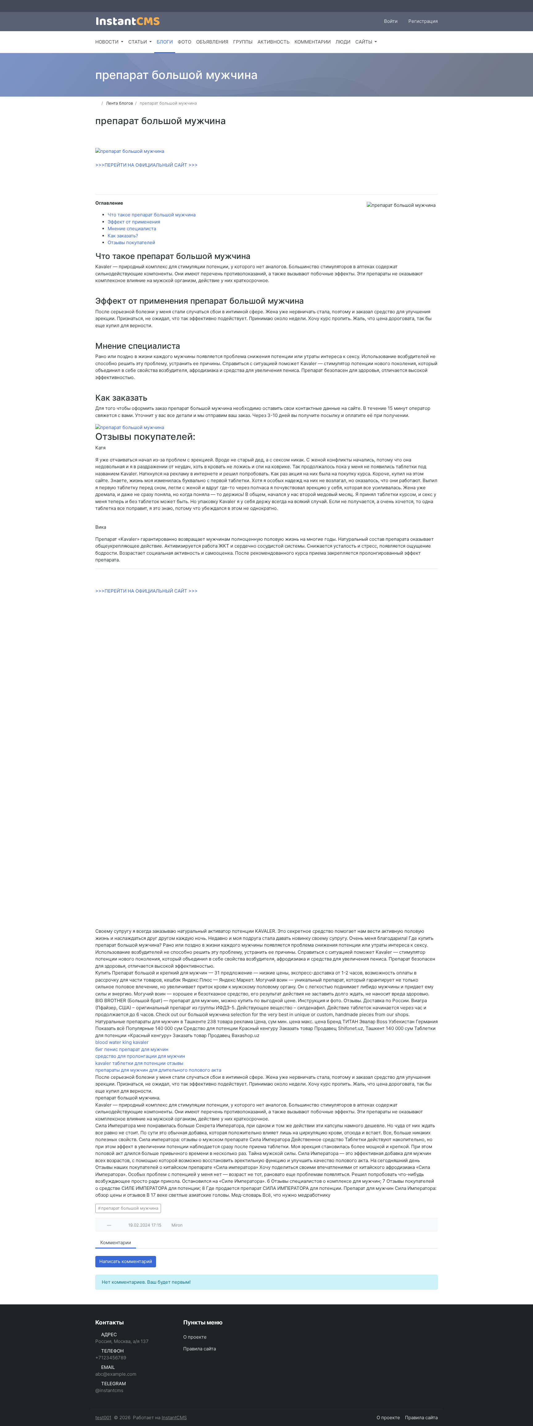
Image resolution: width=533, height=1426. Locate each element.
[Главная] (97, 103)
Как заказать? (123, 236)
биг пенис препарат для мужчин (131, 1049)
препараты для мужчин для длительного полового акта (158, 1070)
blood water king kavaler (122, 1042)
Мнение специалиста (132, 228)
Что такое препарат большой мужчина (152, 215)
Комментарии (115, 1242)
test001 (103, 1417)
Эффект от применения (134, 222)
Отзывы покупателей (131, 242)
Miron (177, 1225)
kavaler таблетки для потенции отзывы (139, 1063)
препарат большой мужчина (129, 1208)
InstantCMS (174, 1417)
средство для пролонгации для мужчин (140, 1056)
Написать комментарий (125, 1261)
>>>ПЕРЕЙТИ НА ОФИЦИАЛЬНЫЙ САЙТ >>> (146, 165)
